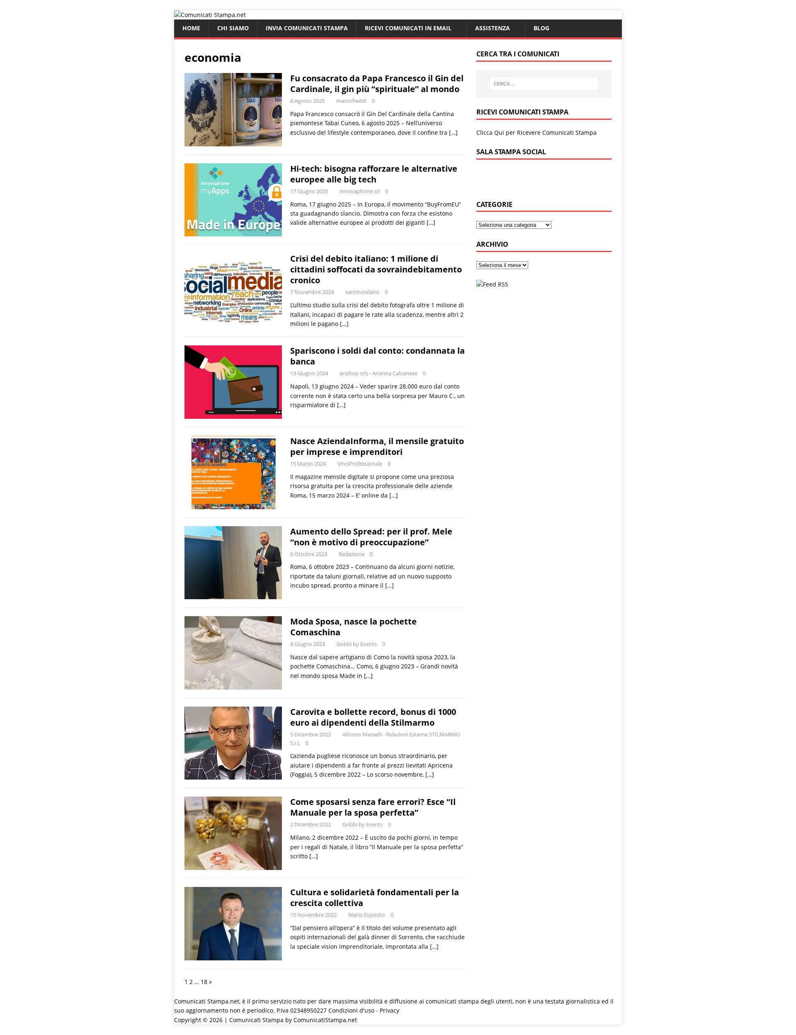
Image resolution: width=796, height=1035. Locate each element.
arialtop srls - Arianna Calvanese (378, 373)
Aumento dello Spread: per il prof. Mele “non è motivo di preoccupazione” (371, 537)
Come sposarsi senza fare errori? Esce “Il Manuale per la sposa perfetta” (373, 807)
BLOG (541, 28)
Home (191, 28)
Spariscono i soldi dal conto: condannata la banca (377, 356)
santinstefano (362, 292)
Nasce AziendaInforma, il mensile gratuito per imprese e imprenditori (377, 446)
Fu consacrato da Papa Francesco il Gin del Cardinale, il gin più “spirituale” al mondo (377, 84)
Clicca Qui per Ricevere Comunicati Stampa (536, 132)
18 (204, 982)
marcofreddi (351, 100)
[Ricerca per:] (544, 84)
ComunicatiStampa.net (325, 1020)
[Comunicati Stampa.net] (210, 15)
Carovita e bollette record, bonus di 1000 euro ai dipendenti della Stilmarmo (373, 717)
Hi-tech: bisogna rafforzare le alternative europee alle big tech (373, 174)
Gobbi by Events (357, 644)
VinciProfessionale (359, 463)
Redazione (351, 554)
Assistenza (492, 28)
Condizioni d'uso (351, 1010)
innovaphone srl (360, 191)
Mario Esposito (366, 914)
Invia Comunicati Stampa (307, 28)
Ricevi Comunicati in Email (408, 28)
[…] (453, 132)
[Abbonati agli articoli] (492, 284)
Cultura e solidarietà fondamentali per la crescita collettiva (374, 898)
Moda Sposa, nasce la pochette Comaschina (353, 627)
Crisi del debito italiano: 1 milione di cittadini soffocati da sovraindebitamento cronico (376, 269)
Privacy (389, 1010)
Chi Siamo (233, 28)
